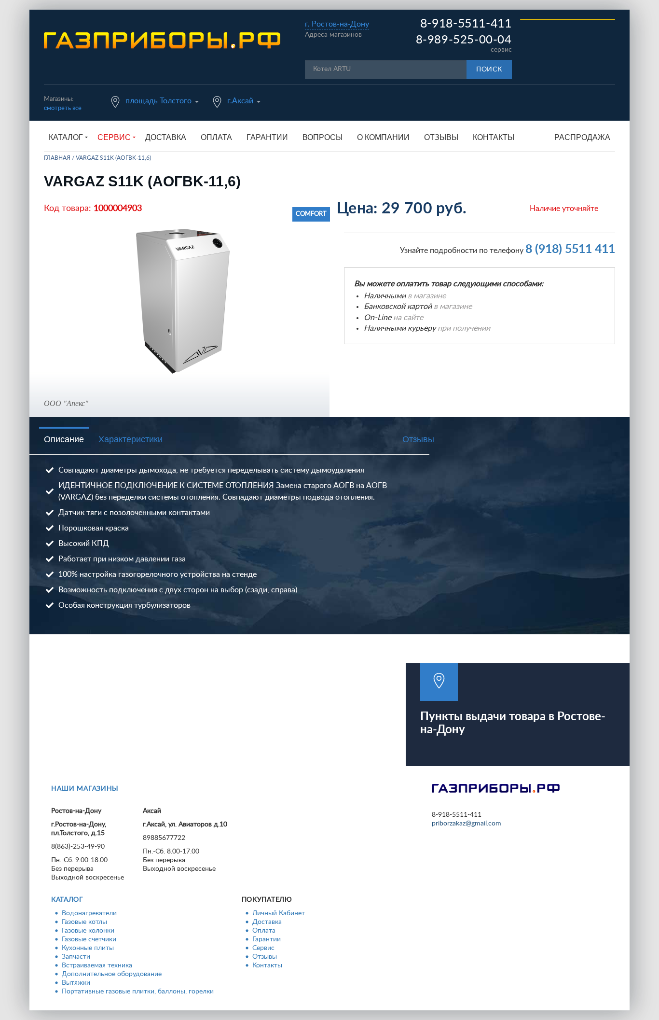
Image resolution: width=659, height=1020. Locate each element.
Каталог (67, 899)
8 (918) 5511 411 (570, 249)
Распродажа (582, 137)
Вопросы (322, 137)
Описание (64, 439)
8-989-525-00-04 (464, 40)
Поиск (489, 69)
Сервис (263, 948)
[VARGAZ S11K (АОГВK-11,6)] (183, 301)
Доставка (165, 137)
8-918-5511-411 (466, 24)
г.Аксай (240, 101)
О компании (383, 137)
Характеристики (130, 439)
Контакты (493, 137)
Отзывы (441, 137)
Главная (57, 158)
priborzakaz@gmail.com (466, 823)
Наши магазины (85, 788)
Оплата (216, 137)
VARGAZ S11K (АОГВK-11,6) (113, 158)
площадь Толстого (158, 101)
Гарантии (267, 137)
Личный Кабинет (278, 913)
